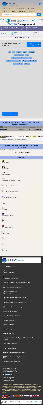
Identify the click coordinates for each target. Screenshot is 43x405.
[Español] (18, 396)
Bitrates (27, 64)
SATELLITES (20, 8)
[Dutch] (7, 396)
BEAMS (14, 11)
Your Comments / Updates (22, 152)
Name (5, 130)
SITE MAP (32, 11)
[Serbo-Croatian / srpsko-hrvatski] (40, 396)
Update (38, 130)
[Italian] (20, 396)
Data (27, 55)
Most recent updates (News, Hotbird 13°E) (17, 298)
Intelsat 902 (30, 20)
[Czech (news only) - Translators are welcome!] (25, 396)
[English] (3, 396)
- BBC (32, 338)
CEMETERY (22, 11)
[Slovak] (27, 396)
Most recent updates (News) (13, 287)
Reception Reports (8, 329)
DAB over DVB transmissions (11, 361)
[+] (9, 8)
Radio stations (19, 55)
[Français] (5, 396)
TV (14, 52)
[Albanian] (7, 397)
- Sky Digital (18, 338)
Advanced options (34, 44)
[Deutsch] (9, 396)
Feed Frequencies (8, 377)
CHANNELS (30, 8)
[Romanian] (3, 397)
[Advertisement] (21, 88)
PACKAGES (6, 11)
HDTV (19, 52)
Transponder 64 (18, 64)
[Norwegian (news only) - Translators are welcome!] (14, 396)
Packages (6, 338)
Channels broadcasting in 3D (14, 357)
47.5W (2, 19)
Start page (21, 260)
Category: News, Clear (9, 370)
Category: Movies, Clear (10, 371)
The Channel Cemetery (10, 343)
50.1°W (12, 24)
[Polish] (22, 396)
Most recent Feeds (8, 379)
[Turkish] (36, 396)
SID (30, 130)
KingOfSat (35, 402)
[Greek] (29, 396)
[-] (13, 8)
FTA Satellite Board (8, 380)
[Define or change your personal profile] (40, 4)
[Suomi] (31, 396)
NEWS (4, 8)
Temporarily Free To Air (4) (14, 316)
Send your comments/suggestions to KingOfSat (16, 282)
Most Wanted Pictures (9, 348)
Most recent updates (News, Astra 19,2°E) (17, 302)
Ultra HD (31, 52)
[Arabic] (33, 396)
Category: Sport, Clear (9, 368)
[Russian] (38, 396)
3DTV (25, 52)
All (9, 52)
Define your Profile (8, 272)
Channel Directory (8, 333)
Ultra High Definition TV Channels (17, 352)
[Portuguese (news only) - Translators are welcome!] (16, 396)
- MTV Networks (26, 338)
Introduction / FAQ (8, 266)
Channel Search (9, 320)
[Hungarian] (5, 397)
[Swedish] (11, 396)
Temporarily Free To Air (29, 61)
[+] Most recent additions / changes (21, 58)
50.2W (40, 19)
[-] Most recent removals (13, 61)
